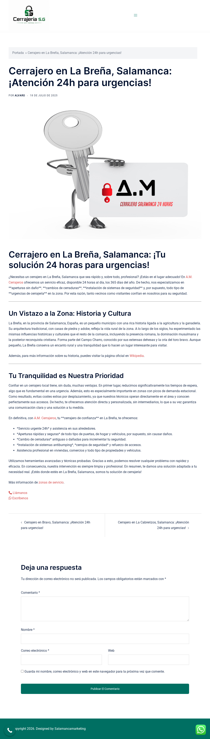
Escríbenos (19, 498)
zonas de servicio (51, 482)
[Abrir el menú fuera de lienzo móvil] (135, 15)
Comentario (30, 593)
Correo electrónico (35, 651)
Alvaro (20, 95)
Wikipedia (137, 356)
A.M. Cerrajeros (45, 418)
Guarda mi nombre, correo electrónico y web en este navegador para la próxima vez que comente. (94, 671)
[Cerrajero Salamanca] (29, 15)
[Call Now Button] (9, 730)
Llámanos (19, 493)
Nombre (28, 630)
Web (111, 651)
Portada (18, 53)
